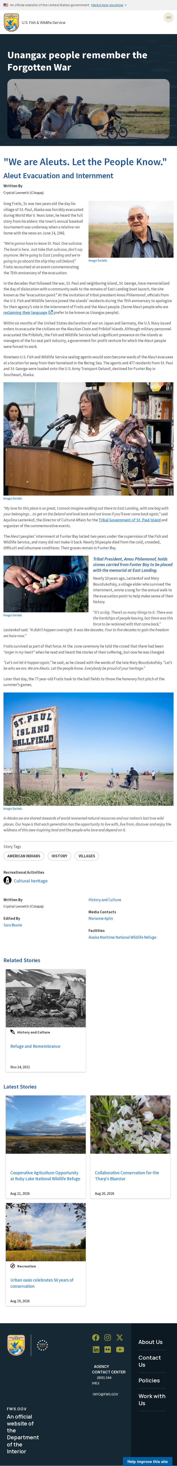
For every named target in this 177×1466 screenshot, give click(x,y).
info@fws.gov (105, 1394)
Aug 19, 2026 (20, 1301)
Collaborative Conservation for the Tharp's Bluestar (127, 1176)
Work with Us (152, 1399)
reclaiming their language (25, 312)
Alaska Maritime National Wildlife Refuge (122, 937)
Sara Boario (12, 925)
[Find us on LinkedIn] (98, 1349)
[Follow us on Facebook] (97, 1337)
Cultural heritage (31, 881)
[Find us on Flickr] (109, 1349)
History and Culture (104, 899)
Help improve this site (147, 1461)
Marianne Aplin (100, 918)
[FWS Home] (11, 23)
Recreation (26, 1266)
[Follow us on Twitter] (121, 1337)
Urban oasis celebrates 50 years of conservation (42, 1283)
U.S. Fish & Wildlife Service (43, 22)
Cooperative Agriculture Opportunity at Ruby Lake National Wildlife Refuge (45, 1176)
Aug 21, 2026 (20, 1193)
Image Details (97, 260)
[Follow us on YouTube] (121, 1349)
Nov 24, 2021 (20, 1067)
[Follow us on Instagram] (109, 1337)
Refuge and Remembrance (35, 1046)
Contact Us (150, 1361)
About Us (151, 1342)
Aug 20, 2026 (104, 1193)
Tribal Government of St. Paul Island (130, 520)
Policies (149, 1380)
